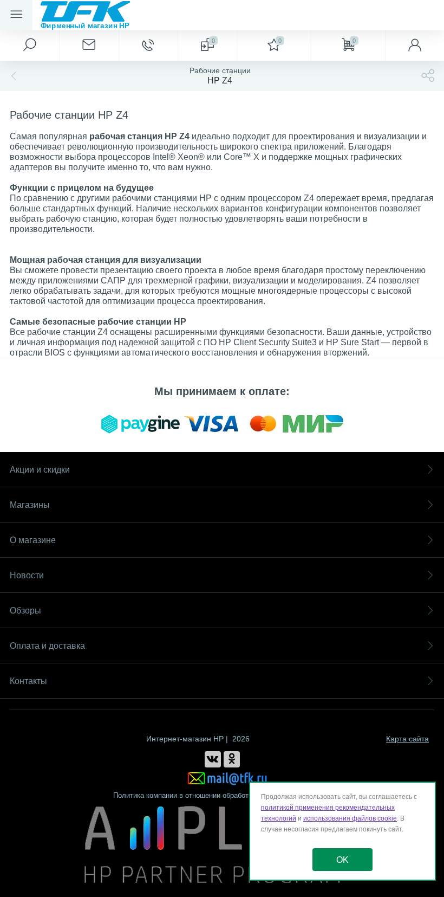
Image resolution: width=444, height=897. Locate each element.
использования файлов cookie (350, 818)
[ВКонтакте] (213, 759)
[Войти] (414, 45)
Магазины (30, 504)
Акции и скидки (40, 469)
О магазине (33, 540)
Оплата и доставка (47, 645)
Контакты (28, 681)
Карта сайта (407, 738)
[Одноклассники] (232, 759)
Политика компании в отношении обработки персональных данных (222, 795)
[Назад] (12, 76)
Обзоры (25, 610)
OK (342, 859)
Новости (27, 575)
